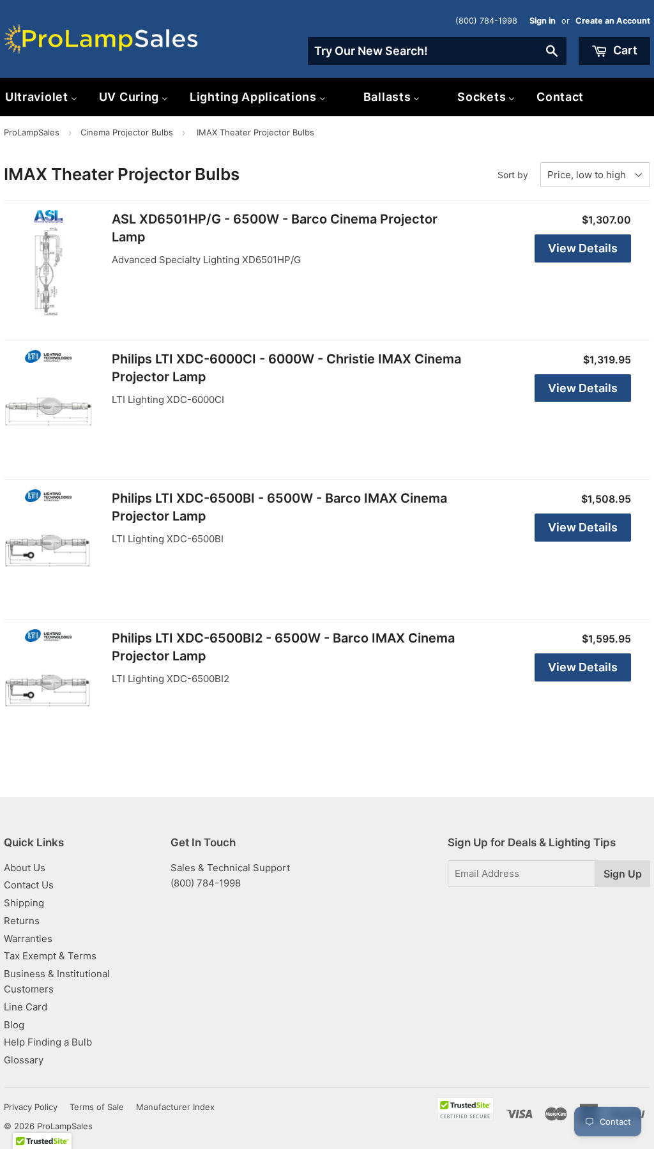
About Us (24, 868)
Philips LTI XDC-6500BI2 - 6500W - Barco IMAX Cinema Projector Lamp (283, 647)
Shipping (24, 903)
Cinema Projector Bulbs (126, 132)
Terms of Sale (97, 1107)
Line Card (25, 1007)
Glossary (23, 1060)
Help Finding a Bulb (48, 1042)
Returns (22, 921)
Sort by (513, 174)
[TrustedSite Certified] (465, 1109)
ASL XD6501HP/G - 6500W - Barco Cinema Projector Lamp (274, 228)
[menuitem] (133, 97)
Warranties (28, 938)
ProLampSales (31, 132)
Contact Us (29, 885)
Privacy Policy (30, 1107)
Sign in (542, 21)
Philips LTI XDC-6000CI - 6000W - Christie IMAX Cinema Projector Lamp (286, 367)
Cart (624, 50)
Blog (14, 1025)
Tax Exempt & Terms (50, 956)
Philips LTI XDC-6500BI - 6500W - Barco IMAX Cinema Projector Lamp (279, 507)
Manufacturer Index (175, 1107)
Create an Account (612, 21)
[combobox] (437, 51)
